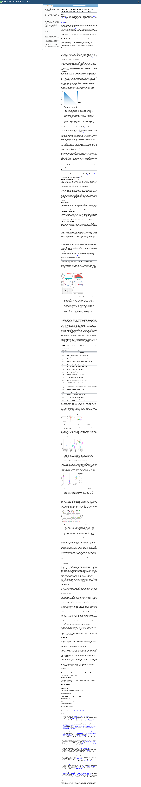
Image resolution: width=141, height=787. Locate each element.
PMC (64, 728)
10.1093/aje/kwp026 (68, 764)
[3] (84, 127)
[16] (73, 332)
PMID (84, 716)
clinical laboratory (73, 28)
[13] (83, 212)
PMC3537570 (87, 774)
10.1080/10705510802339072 (77, 768)
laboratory (63, 22)
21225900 (93, 766)
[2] (92, 57)
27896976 (84, 735)
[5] (79, 131)
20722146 (88, 750)
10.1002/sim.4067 (87, 766)
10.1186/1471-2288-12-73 (79, 774)
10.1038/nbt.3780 (86, 741)
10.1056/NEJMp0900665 (79, 716)
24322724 (77, 718)
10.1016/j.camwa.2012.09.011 (89, 760)
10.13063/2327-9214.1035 (88, 720)
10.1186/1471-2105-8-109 (78, 732)
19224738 (87, 716)
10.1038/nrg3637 (70, 718)
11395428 (80, 758)
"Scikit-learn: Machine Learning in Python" (89, 743)
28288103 (93, 741)
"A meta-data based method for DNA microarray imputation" (86, 731)
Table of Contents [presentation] (48, 5)
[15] (77, 255)
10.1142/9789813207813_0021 (69, 735)
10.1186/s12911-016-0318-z (87, 755)
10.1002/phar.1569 (67, 725)
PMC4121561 (67, 728)
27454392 (73, 756)
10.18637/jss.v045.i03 (85, 748)
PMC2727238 (75, 764)
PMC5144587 (79, 735)
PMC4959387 (67, 756)
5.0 (64, 726)
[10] (94, 173)
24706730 (73, 728)
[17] (71, 337)
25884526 (74, 725)
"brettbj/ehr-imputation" (67, 742)
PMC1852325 (86, 732)
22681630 (93, 774)
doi (74, 716)
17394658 (92, 732)
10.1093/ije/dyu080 (91, 727)
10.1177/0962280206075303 (69, 777)
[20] (74, 580)
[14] (88, 254)
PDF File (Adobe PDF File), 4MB (78, 710)
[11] (87, 174)
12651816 (91, 752)
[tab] (48, 6)
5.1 (65, 726)
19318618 (81, 764)
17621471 (77, 777)
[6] (83, 132)
